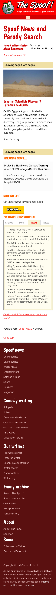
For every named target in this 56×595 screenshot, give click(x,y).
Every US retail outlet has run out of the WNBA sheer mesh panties (27, 261)
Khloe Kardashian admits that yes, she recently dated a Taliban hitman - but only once (26, 282)
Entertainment (11, 371)
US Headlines (10, 356)
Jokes (6, 412)
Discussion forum (13, 437)
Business (8, 387)
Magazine (8, 392)
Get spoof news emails (15, 427)
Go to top (8, 337)
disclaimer (29, 585)
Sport (6, 382)
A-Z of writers (11, 473)
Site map (8, 534)
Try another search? (14, 55)
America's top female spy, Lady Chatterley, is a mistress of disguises (25, 291)
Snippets (8, 407)
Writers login (10, 478)
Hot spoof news (12, 508)
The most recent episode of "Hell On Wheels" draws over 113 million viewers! (27, 274)
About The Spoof (12, 529)
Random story (11, 513)
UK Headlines (10, 361)
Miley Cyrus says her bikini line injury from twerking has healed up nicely (25, 267)
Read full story (11, 139)
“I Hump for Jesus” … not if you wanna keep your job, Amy (26, 231)
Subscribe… (14, 209)
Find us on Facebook (14, 551)
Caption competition (14, 422)
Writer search (10, 468)
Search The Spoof (13, 493)
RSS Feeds (9, 432)
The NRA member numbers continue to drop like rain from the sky (27, 244)
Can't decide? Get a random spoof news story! (25, 316)
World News (10, 366)
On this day (9, 503)
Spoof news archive (14, 498)
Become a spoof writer (16, 463)
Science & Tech (11, 377)
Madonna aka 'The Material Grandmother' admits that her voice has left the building (28, 238)
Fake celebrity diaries (14, 417)
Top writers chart (12, 452)
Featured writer (11, 458)
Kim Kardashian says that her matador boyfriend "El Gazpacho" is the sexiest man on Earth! (26, 253)
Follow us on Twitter (14, 546)
